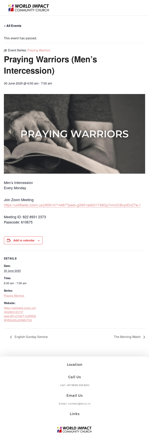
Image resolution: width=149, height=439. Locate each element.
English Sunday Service (31, 336)
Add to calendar (24, 240)
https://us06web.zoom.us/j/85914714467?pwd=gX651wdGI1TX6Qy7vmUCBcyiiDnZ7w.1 (72, 204)
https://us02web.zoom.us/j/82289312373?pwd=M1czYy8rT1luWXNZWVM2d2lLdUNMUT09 (20, 314)
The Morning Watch (127, 336)
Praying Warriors (14, 295)
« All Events (12, 25)
